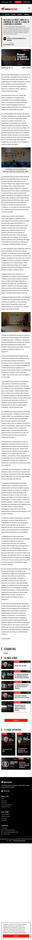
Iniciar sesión (26, 2)
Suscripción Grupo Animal (8, 830)
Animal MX (4, 820)
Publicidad (4, 828)
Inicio (2, 799)
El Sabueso (4, 818)
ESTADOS (13, 14)
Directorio (4, 803)
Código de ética (5, 806)
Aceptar (16, 936)
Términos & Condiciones (19, 840)
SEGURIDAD (26, 14)
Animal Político (5, 814)
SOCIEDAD (19, 14)
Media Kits (7, 791)
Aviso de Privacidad (20, 932)
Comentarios (16, 720)
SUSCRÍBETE (18, 2)
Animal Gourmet (5, 816)
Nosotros (3, 801)
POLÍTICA (7, 14)
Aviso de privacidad (6, 805)
